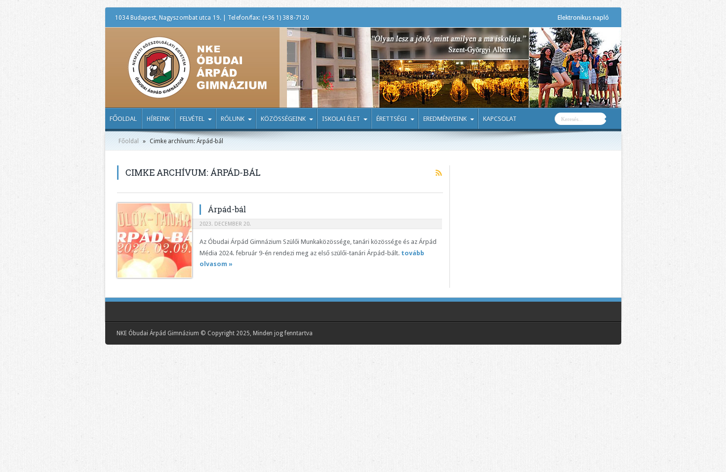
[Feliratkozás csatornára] (439, 172)
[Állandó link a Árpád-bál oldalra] (155, 240)
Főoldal (123, 118)
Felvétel (192, 118)
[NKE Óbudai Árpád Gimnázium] (197, 91)
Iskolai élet (341, 118)
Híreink (158, 118)
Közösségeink (283, 118)
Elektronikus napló (583, 17)
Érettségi (391, 118)
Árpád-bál (227, 209)
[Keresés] (613, 120)
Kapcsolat (500, 118)
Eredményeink (445, 118)
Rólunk (232, 118)
